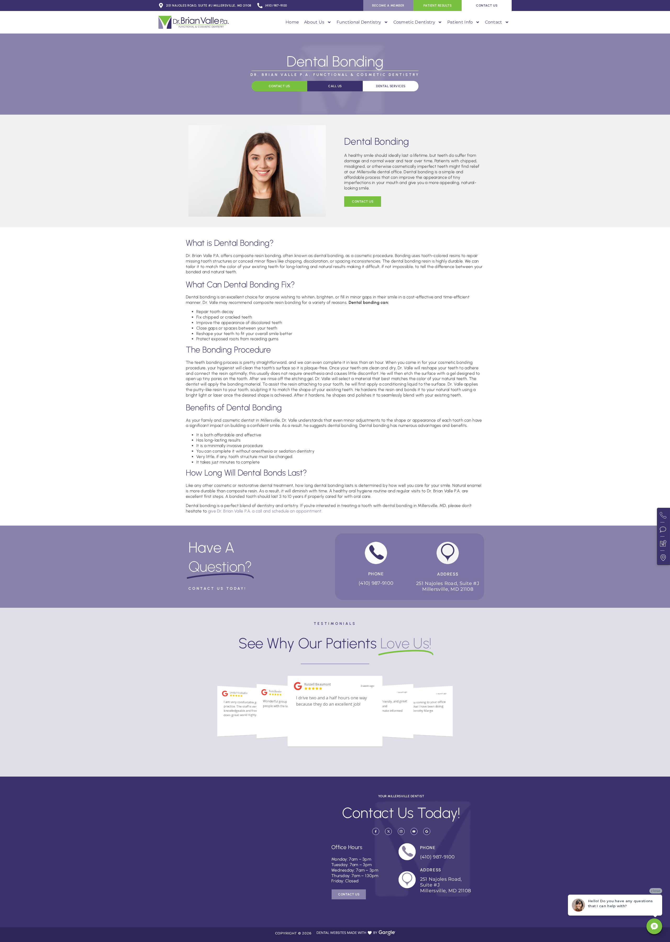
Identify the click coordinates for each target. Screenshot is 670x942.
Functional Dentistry (359, 22)
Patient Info (460, 22)
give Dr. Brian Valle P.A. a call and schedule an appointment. (265, 511)
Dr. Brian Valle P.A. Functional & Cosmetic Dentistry (335, 75)
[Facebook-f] (375, 831)
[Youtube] (414, 831)
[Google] (426, 831)
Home (292, 22)
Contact (493, 22)
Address (447, 574)
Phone (376, 574)
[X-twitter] (388, 831)
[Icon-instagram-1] (401, 831)
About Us (314, 22)
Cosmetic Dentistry (414, 22)
